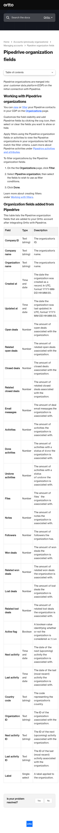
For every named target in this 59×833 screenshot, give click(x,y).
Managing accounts (13, 46)
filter (25, 107)
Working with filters (22, 197)
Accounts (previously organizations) (30, 42)
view (15, 107)
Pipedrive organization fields (40, 46)
